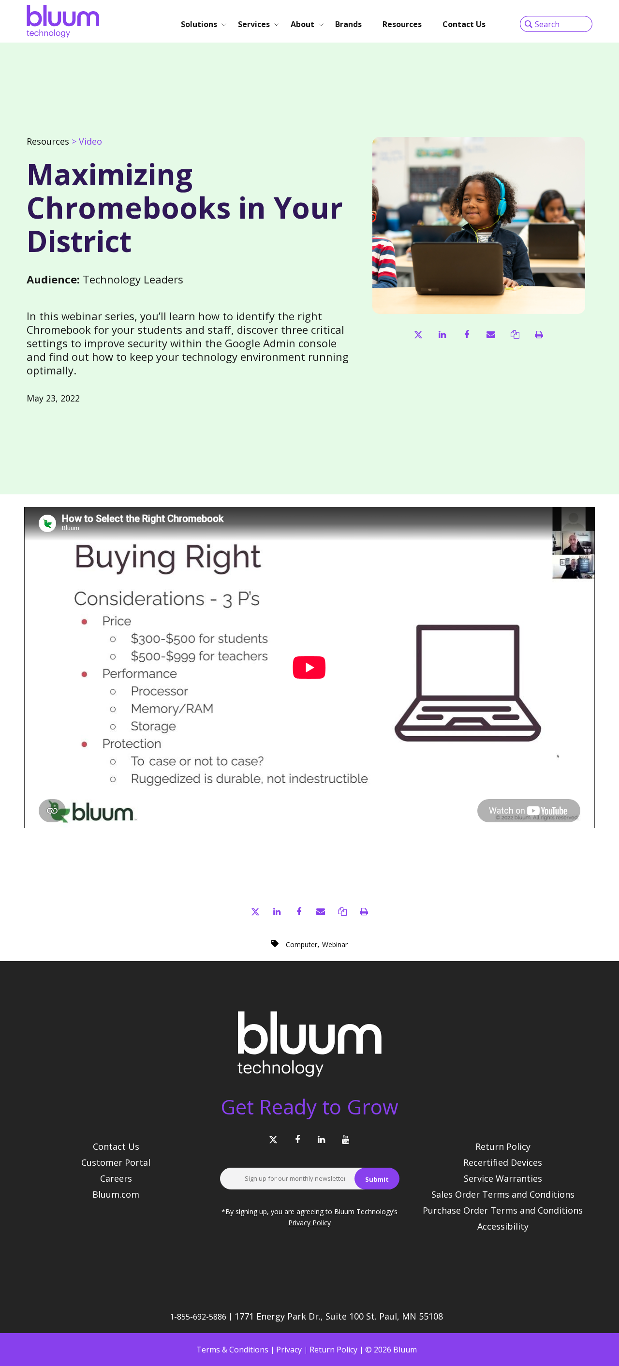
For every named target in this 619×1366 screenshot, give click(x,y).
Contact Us (116, 1146)
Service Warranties (503, 1178)
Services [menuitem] (254, 24)
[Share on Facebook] (466, 334)
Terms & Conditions (232, 1349)
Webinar (335, 944)
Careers (116, 1178)
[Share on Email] (490, 334)
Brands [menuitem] (348, 24)
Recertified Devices (502, 1162)
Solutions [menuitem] (199, 24)
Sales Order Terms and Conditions (503, 1194)
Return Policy (503, 1146)
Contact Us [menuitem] (464, 24)
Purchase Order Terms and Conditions (503, 1210)
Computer (301, 944)
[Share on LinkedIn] (442, 334)
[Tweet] (418, 334)
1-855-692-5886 (198, 1316)
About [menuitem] (302, 24)
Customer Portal (115, 1162)
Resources (48, 141)
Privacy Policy (309, 1222)
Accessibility (503, 1226)
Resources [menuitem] (402, 24)
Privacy (289, 1349)
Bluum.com (115, 1194)
